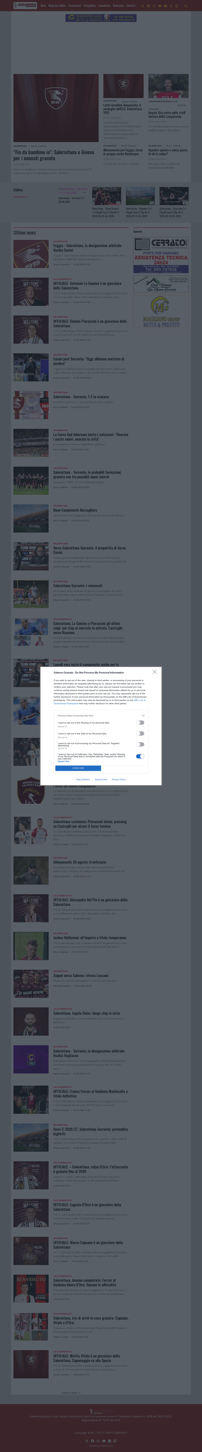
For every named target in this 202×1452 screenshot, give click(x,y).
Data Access (101, 779)
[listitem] (101, 715)
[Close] (156, 673)
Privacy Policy (119, 779)
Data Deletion (83, 779)
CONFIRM (78, 768)
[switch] (140, 722)
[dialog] (101, 726)
